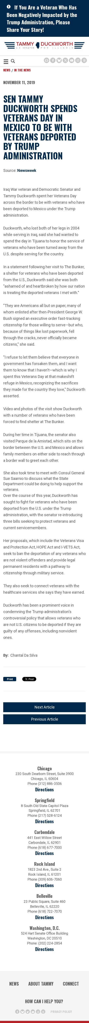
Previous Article (44, 719)
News (6, 70)
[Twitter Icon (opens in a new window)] (65, 60)
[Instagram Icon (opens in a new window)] (78, 60)
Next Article (45, 707)
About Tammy (40, 983)
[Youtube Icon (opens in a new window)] (71, 60)
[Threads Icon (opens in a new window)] (84, 60)
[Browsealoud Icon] (46, 60)
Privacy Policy (61, 1011)
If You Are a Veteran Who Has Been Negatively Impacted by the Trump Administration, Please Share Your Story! (42, 18)
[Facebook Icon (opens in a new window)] (53, 60)
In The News (22, 70)
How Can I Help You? (44, 1001)
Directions (44, 789)
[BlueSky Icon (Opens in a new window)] (59, 60)
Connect (71, 983)
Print (10, 679)
